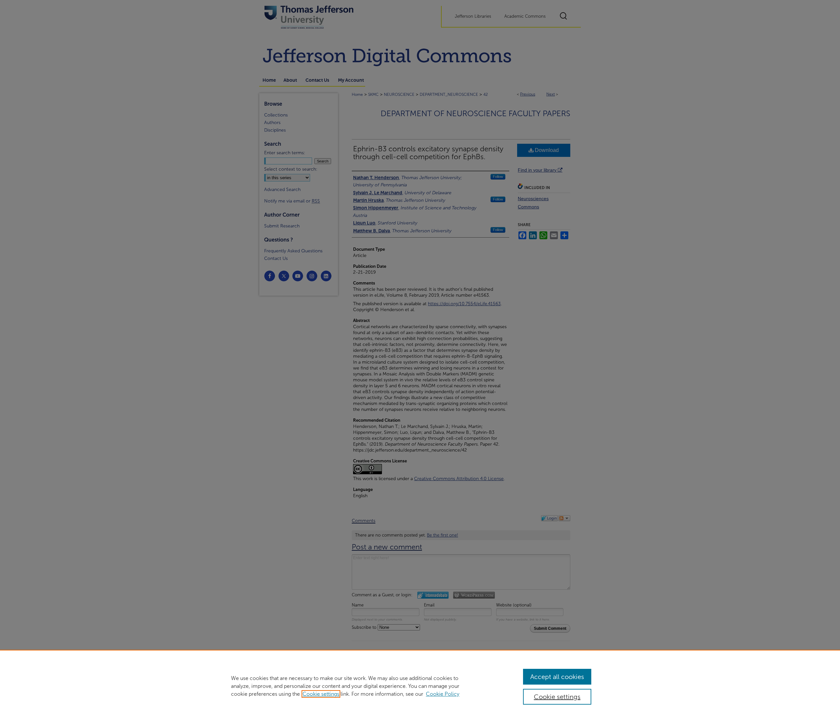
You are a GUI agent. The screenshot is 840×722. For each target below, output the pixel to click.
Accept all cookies (557, 676)
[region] (420, 686)
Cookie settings (321, 694)
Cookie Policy (442, 694)
